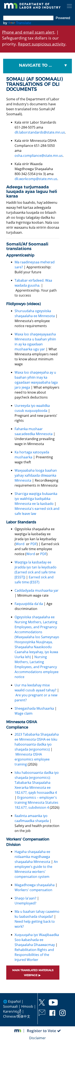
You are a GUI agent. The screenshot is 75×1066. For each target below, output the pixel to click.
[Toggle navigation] (69, 6)
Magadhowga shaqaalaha (35, 885)
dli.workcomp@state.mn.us (36, 179)
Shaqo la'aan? (25, 898)
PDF (33, 544)
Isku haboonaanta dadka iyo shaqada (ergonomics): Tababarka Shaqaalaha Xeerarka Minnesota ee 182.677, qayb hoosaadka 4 (37, 782)
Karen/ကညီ (12, 1011)
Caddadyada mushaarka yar (37, 590)
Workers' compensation (33, 890)
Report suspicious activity (41, 44)
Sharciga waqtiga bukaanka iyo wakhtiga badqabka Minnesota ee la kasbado (36, 498)
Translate (23, 23)
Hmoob (27, 1006)
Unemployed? (25, 903)
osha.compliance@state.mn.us (39, 155)
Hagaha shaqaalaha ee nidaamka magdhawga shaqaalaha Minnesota (32, 856)
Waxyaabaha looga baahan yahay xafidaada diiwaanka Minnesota (36, 475)
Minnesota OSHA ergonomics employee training (32, 759)
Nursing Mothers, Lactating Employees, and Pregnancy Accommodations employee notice (37, 667)
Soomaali (10, 1006)
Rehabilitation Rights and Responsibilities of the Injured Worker (34, 954)
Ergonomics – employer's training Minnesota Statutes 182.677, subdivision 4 (36, 802)
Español (14, 1001)
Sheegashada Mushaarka (34, 708)
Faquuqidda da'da (29, 603)
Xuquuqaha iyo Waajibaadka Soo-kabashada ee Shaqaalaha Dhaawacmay (37, 939)
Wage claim (23, 713)
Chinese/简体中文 (16, 1016)
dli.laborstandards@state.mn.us (40, 132)
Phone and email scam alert (28, 32)
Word (20, 544)
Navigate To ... (35, 65)
